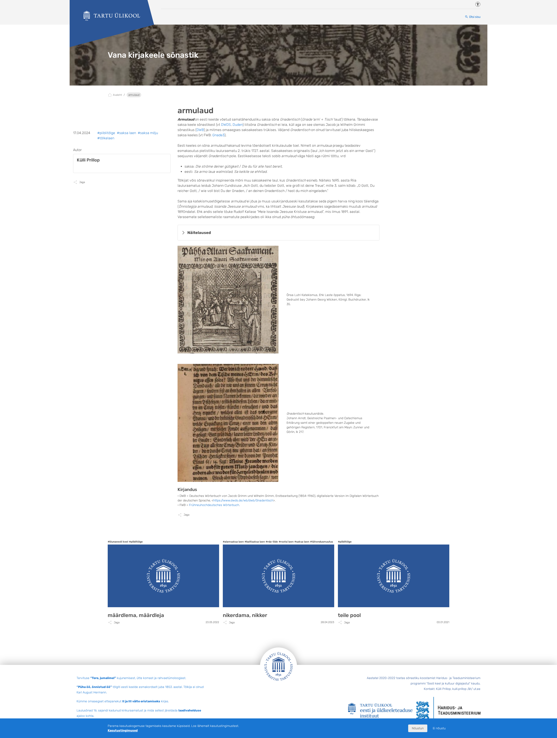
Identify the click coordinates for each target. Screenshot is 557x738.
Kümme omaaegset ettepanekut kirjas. (123, 701)
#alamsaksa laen (233, 541)
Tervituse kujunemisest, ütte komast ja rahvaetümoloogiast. (131, 678)
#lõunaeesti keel (118, 541)
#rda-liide (272, 541)
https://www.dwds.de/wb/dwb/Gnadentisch (243, 500)
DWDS (226, 125)
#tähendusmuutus (321, 541)
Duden (238, 125)
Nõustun (418, 728)
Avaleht (117, 94)
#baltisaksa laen (255, 541)
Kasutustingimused (123, 730)
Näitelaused (199, 232)
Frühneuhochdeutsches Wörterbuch (214, 505)
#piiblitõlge (106, 133)
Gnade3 (218, 135)
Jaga (186, 514)
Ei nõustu (439, 728)
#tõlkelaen (105, 138)
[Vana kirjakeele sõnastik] (112, 16)
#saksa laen (126, 133)
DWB (200, 130)
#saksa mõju (148, 133)
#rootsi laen (286, 541)
